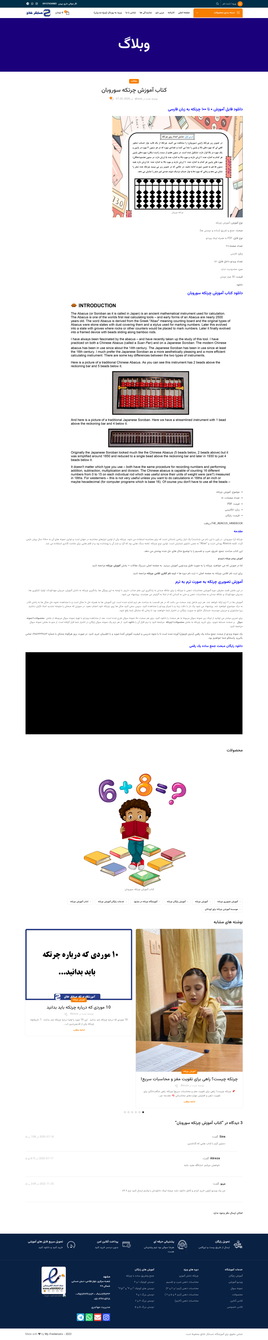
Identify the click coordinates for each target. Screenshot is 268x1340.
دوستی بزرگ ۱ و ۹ (145, 1295)
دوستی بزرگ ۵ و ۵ (144, 1307)
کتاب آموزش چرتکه (79, 902)
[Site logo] (38, 13)
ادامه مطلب (189, 1102)
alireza (138, 99)
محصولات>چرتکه (175, 622)
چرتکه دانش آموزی (188, 1276)
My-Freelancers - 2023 (58, 1334)
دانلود (239, 285)
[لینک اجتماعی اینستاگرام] (36, 4)
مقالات (134, 81)
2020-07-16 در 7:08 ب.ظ (39, 1137)
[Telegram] (80, 1317)
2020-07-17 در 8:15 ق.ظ (39, 1159)
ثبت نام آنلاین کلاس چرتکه (161, 574)
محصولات (235, 750)
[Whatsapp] (89, 1317)
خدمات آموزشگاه (234, 1270)
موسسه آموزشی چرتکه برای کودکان (221, 909)
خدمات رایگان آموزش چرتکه (111, 902)
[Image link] (54, 1281)
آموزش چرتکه (113, 566)
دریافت (207, 524)
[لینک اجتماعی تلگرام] (27, 4)
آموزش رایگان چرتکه (176, 902)
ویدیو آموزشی (235, 1282)
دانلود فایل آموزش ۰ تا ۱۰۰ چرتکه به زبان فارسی (205, 109)
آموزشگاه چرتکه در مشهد (145, 902)
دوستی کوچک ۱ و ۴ (144, 1282)
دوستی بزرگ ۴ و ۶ (144, 1301)
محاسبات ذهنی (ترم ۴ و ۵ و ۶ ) (181, 1295)
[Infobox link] (218, 1245)
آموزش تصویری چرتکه (227, 902)
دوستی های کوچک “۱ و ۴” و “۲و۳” (136, 1289)
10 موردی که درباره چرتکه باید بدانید (79, 1007)
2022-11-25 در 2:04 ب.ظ (39, 1184)
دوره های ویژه (191, 1270)
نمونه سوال (237, 1289)
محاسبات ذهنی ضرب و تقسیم (182, 1282)
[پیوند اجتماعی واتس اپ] (32, 4)
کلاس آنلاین (236, 1301)
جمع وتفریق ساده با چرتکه (140, 1276)
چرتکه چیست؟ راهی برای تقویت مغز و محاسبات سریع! (189, 1079)
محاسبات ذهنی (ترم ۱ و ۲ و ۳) (182, 1289)
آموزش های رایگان (144, 1270)
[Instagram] (106, 1317)
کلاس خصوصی (235, 1307)
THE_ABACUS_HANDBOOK (227, 524)
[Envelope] (98, 1317)
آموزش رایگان (236, 1276)
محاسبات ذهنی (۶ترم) (186, 1301)
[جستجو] (218, 3)
